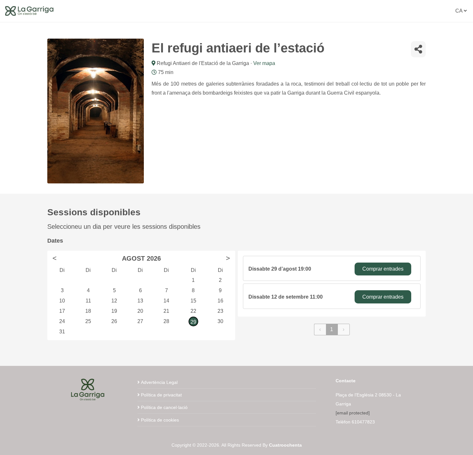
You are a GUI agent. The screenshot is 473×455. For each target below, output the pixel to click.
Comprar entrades (382, 269)
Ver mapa (264, 63)
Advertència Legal (159, 382)
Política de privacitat (161, 394)
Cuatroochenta (285, 445)
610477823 (363, 421)
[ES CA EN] (461, 11)
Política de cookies (160, 419)
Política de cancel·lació (164, 407)
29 (193, 322)
